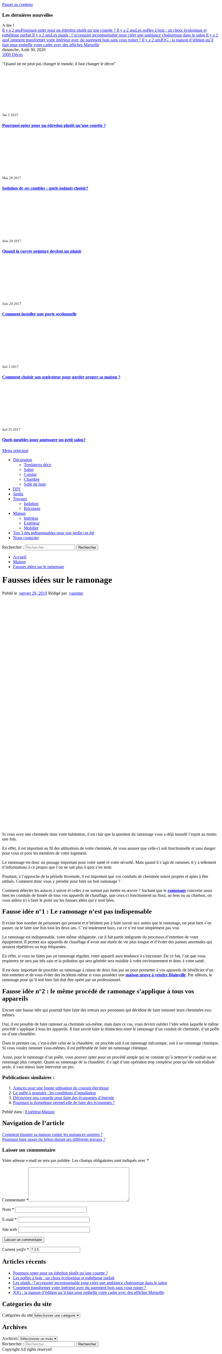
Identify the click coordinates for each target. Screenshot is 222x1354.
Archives (10, 1338)
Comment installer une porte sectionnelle (39, 314)
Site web (9, 1229)
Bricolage (32, 508)
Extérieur (32, 523)
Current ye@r (15, 1249)
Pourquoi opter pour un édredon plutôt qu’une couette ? (59, 30)
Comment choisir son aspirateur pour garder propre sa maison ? (61, 377)
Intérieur (31, 518)
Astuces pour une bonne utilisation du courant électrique (61, 1088)
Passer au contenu (17, 4)
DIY (17, 489)
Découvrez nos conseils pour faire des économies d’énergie (63, 1097)
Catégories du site (17, 1315)
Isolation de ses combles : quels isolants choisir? (45, 188)
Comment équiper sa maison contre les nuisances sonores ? (52, 1134)
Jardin (18, 494)
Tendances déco (37, 464)
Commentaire (15, 1200)
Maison (19, 513)
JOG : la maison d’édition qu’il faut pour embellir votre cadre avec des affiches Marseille (88, 1292)
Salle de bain (35, 484)
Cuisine (30, 474)
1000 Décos (12, 54)
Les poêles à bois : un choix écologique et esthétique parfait (63, 1278)
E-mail (9, 1219)
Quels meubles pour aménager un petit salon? (44, 439)
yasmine (76, 593)
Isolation (31, 503)
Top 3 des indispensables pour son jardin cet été (53, 533)
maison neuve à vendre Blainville (156, 975)
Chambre (32, 479)
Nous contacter (26, 537)
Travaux (20, 498)
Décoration (22, 459)
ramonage (177, 890)
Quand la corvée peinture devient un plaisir (41, 251)
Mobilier (31, 528)
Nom (8, 1209)
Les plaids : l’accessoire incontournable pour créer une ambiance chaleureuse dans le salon (119, 35)
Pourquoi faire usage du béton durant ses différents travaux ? (53, 1139)
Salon (29, 469)
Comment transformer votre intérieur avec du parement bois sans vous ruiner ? (110, 37)
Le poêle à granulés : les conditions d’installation (54, 1093)
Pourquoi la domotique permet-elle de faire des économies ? (64, 1102)
